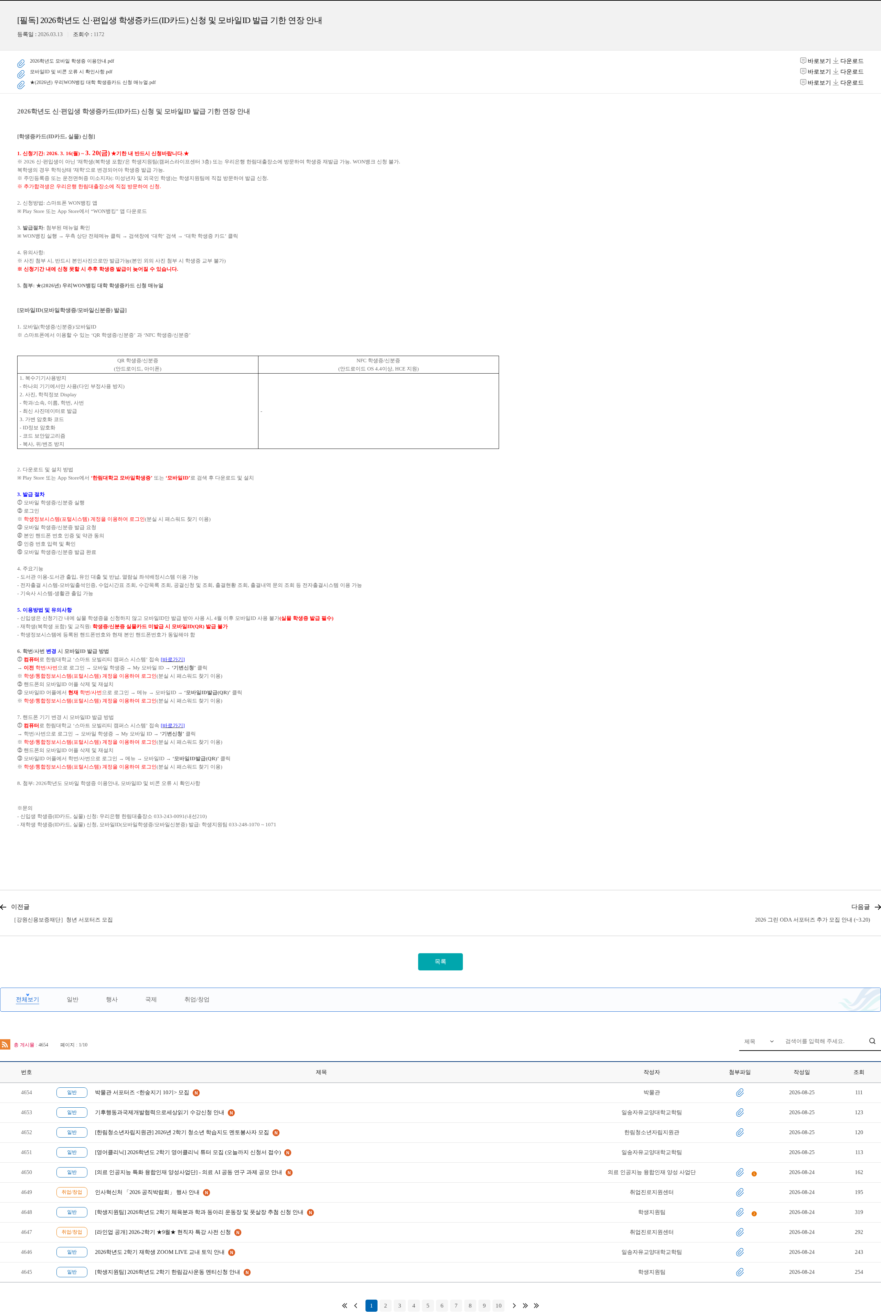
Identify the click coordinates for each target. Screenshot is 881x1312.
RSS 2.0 (5, 1044)
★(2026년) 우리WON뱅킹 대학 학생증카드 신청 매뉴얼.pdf (93, 82)
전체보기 (27, 999)
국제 (151, 999)
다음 (525, 1306)
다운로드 (851, 61)
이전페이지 (355, 1306)
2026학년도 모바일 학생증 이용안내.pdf (72, 61)
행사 (112, 999)
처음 (344, 1306)
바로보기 (819, 61)
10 (499, 1305)
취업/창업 (197, 999)
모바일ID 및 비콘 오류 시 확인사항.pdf (71, 71)
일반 (72, 999)
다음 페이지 (514, 1306)
